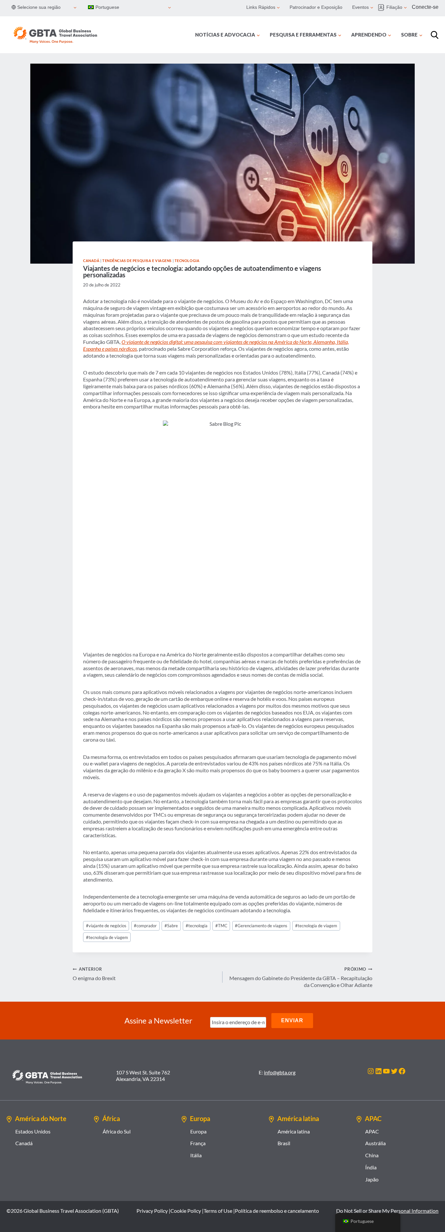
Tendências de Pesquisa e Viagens (137, 260)
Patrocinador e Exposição (316, 7)
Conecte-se (425, 7)
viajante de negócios (106, 925)
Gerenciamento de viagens (261, 925)
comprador (145, 925)
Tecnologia (187, 260)
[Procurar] (434, 35)
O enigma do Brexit (94, 973)
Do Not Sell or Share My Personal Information (387, 1211)
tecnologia (197, 925)
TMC (221, 925)
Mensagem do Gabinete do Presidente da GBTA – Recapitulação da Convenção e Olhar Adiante (300, 977)
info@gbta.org (279, 1072)
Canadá (91, 260)
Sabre (171, 925)
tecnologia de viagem (316, 925)
